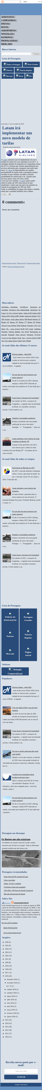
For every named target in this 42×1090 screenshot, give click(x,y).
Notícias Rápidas (14, 332)
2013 (7, 1027)
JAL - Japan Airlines (13, 329)
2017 (7, 973)
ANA (39, 316)
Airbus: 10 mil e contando (12, 884)
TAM (39, 338)
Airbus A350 (5, 316)
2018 (7, 969)
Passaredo (11, 335)
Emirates (30, 325)
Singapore (30, 335)
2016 (7, 976)
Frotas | (6, 23)
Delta (18, 325)
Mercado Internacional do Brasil (14, 894)
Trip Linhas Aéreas (10, 341)
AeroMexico (24, 307)
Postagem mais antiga (33, 263)
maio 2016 (10, 1003)
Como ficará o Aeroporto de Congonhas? (25, 398)
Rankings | (7, 37)
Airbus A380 (14, 316)
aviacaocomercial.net (14, 147)
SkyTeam (37, 335)
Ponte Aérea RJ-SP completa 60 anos (16, 877)
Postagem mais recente (9, 263)
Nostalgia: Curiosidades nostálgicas (23, 418)
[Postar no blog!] (5, 194)
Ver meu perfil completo (10, 923)
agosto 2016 (11, 996)
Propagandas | (9, 40)
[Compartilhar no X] (7, 194)
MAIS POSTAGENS (10, 928)
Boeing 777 (23, 322)
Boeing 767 (14, 322)
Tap (2, 341)
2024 (7, 949)
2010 (7, 1037)
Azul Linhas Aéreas (17, 319)
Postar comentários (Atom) (16, 267)
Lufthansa (37, 329)
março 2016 (11, 1010)
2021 (7, 959)
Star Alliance (13, 338)
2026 (7, 942)
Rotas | (5, 27)
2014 (7, 1023)
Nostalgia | (8, 34)
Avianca (7, 319)
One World (25, 332)
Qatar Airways (21, 335)
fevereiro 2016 (12, 1013)
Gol (39, 325)
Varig (24, 341)
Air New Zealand (12, 313)
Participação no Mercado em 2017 (23, 468)
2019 (7, 966)
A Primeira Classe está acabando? (15, 887)
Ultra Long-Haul (9, 880)
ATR (2, 319)
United (19, 341)
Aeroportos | (9, 30)
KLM (22, 329)
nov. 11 (9, 986)
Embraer (24, 325)
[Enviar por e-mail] (2, 194)
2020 (7, 962)
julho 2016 (11, 1000)
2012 (7, 1030)
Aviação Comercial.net (21, 1084)
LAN (26, 329)
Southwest (4, 338)
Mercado (6, 44)
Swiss (19, 338)
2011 (7, 1033)
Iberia (3, 329)
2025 (7, 945)
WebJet (28, 341)
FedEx (35, 325)
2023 (7, 952)
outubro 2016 (11, 989)
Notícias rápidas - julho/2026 (21, 354)
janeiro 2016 (11, 1016)
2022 (7, 956)
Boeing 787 (31, 322)
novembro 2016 (12, 983)
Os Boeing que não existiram (16, 839)
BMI (26, 319)
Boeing (30, 319)
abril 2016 (10, 1006)
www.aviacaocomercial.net (12, 933)
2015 (7, 1020)
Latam (5, 160)
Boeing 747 (5, 322)
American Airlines (31, 316)
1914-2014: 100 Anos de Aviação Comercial (18, 890)
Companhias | (9, 20)
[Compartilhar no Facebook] (10, 194)
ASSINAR (21, 1077)
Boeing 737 (37, 319)
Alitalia (21, 316)
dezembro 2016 (12, 979)
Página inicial (21, 263)
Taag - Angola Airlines (29, 338)
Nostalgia (4, 332)
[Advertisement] (21, 101)
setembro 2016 (12, 993)
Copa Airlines (11, 325)
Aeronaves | (8, 17)
